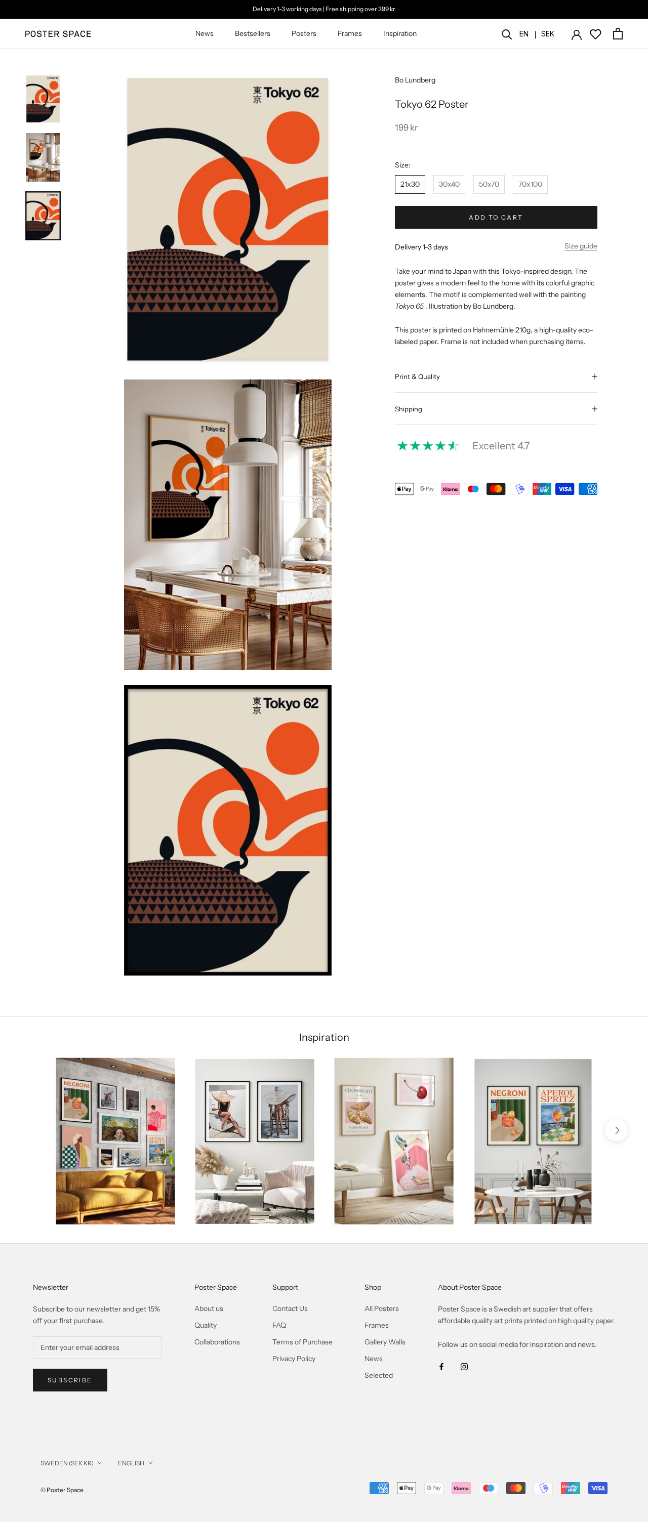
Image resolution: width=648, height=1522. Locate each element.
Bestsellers (252, 33)
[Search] (507, 33)
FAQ (279, 1325)
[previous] (31, 1129)
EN (524, 33)
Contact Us (290, 1308)
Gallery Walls (385, 1341)
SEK (547, 33)
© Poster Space (62, 1490)
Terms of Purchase (302, 1341)
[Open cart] (618, 33)
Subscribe (70, 1380)
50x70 (489, 184)
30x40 (449, 184)
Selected (378, 1375)
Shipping (408, 409)
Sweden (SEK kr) (67, 1463)
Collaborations (217, 1341)
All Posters (381, 1308)
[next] (616, 1129)
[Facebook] (441, 1366)
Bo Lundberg (415, 79)
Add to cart (496, 217)
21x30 (410, 184)
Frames (350, 33)
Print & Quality (417, 376)
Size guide (580, 245)
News (204, 33)
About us (208, 1308)
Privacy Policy (293, 1358)
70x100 (530, 184)
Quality (205, 1325)
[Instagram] (464, 1366)
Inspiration (400, 33)
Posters (304, 33)
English (131, 1463)
